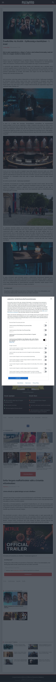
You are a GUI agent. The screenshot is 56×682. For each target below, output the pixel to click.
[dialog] (28, 341)
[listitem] (28, 322)
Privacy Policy (36, 382)
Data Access (28, 382)
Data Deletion (20, 382)
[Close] (51, 299)
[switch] (45, 325)
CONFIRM (18, 378)
